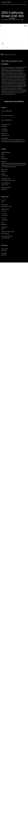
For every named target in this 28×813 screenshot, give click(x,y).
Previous (3, 48)
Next (7, 48)
